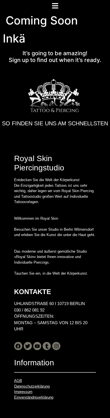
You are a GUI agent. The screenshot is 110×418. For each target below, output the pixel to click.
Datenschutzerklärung (32, 386)
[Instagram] (56, 346)
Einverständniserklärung (33, 397)
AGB (18, 381)
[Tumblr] (47, 346)
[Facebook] (18, 346)
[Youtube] (37, 346)
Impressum (23, 392)
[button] (55, 6)
